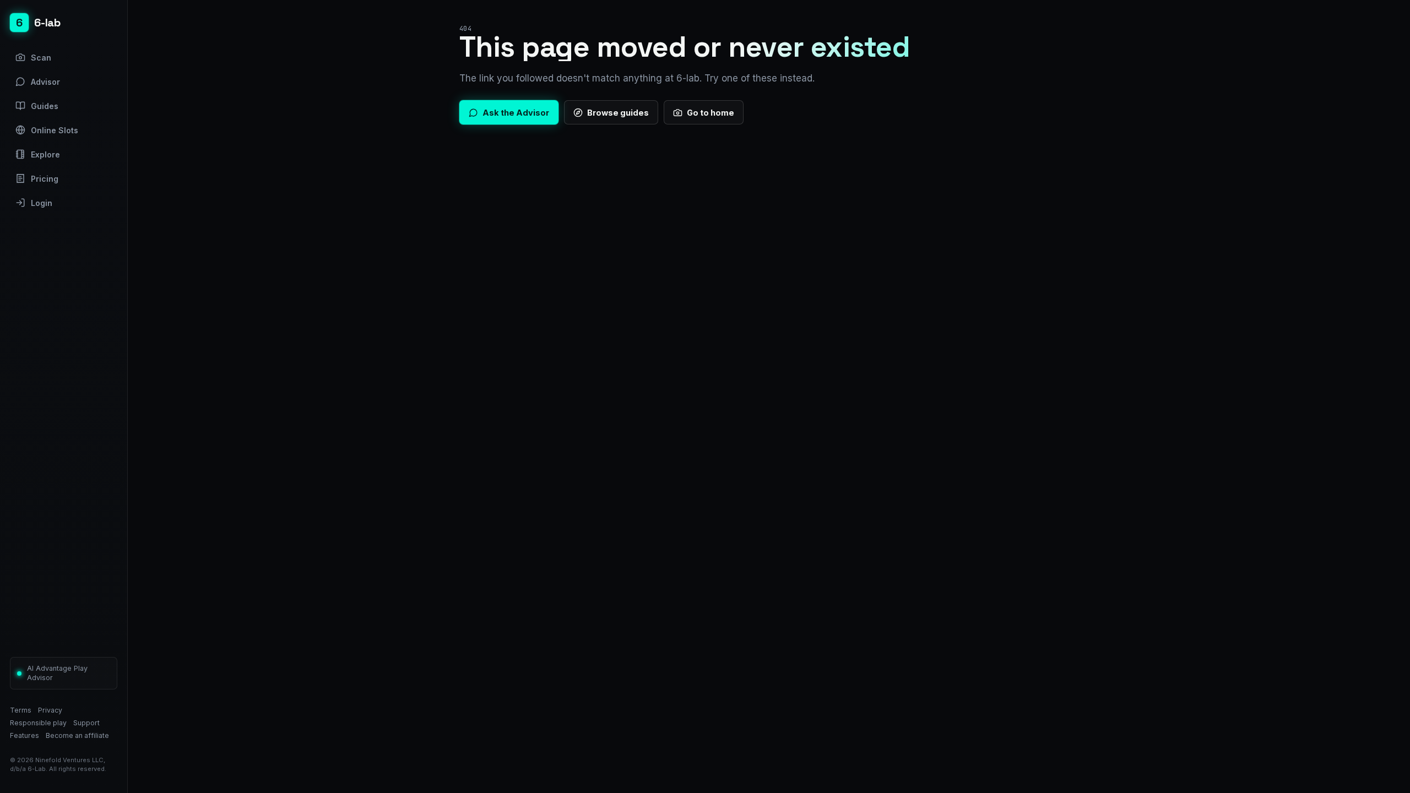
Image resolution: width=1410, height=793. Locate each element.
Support (86, 723)
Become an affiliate (77, 735)
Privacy (50, 710)
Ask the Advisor (515, 112)
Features (24, 735)
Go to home (710, 112)
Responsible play (38, 723)
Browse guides (618, 112)
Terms (20, 710)
